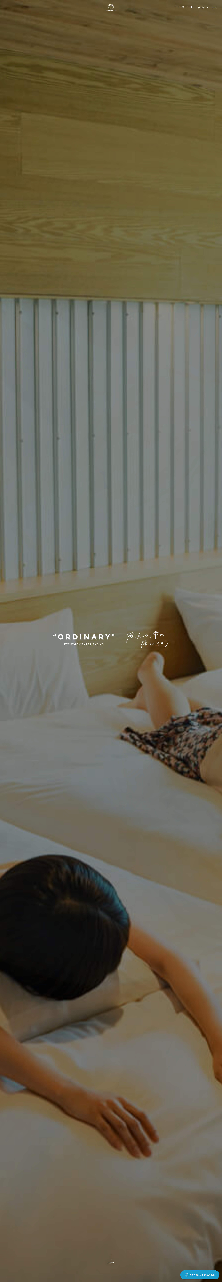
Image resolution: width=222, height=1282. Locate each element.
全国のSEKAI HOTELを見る (202, 1275)
